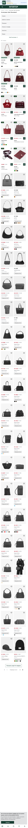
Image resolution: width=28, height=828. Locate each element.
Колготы (4, 30)
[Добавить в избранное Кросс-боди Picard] (11, 253)
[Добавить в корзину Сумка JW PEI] (24, 86)
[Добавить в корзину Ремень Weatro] (11, 164)
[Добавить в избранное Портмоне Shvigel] (24, 148)
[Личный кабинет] (24, 826)
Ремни (3, 34)
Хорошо (8, 822)
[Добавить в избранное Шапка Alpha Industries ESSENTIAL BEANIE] (24, 638)
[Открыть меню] (8, 826)
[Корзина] (13, 826)
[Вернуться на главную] (13, 6)
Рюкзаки (4, 23)
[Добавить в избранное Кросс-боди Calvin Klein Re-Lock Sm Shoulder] (24, 96)
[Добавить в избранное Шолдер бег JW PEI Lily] (24, 227)
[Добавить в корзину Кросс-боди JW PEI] (11, 60)
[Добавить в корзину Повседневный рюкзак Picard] (24, 138)
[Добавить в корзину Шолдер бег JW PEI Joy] (11, 86)
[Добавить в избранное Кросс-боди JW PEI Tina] (24, 174)
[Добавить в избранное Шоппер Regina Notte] (24, 431)
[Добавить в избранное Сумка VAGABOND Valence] (11, 200)
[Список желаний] (19, 826)
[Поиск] (2, 7)
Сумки (3, 16)
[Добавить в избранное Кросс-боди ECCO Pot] (11, 302)
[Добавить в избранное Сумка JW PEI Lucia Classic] (24, 44)
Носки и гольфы (6, 26)
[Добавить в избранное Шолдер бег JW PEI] (11, 227)
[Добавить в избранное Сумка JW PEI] (24, 70)
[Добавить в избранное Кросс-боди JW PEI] (11, 44)
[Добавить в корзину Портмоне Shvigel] (24, 164)
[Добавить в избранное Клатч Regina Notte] (24, 457)
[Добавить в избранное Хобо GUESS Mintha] (24, 253)
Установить (24, 2)
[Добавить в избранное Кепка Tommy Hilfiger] (11, 638)
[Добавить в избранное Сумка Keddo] (24, 302)
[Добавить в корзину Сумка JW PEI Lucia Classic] (24, 60)
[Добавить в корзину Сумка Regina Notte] (11, 138)
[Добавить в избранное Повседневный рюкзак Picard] (24, 122)
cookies (14, 813)
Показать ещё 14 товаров (13, 665)
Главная (2, 10)
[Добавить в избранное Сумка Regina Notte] (11, 122)
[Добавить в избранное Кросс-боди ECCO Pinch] (24, 277)
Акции (6, 10)
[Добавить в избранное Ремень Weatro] (11, 148)
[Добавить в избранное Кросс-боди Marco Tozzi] (11, 174)
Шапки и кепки (6, 19)
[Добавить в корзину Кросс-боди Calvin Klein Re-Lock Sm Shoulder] (24, 112)
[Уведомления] (24, 7)
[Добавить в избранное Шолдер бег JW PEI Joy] (11, 70)
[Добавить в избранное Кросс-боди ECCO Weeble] (11, 277)
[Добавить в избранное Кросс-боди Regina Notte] (24, 327)
